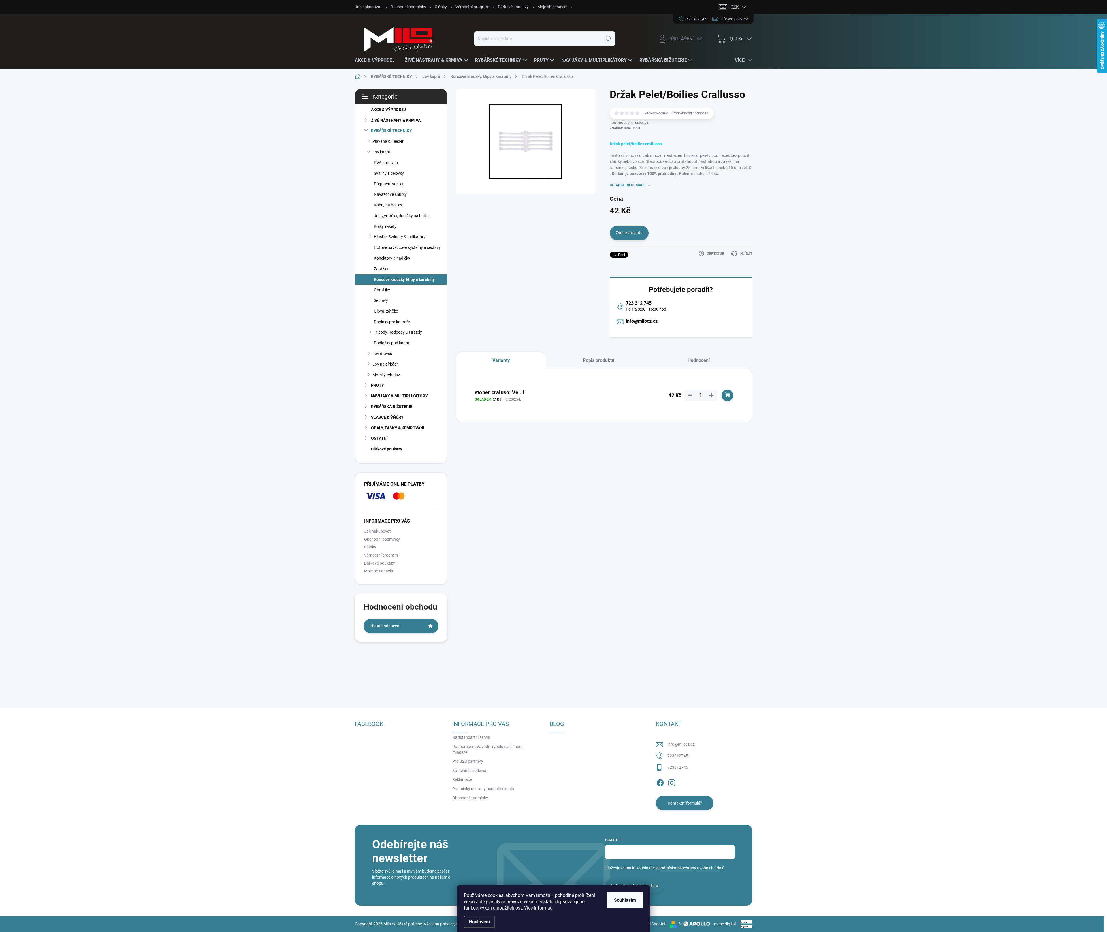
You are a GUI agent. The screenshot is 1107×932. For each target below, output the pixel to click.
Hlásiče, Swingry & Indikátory (400, 236)
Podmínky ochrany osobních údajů (483, 788)
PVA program (386, 162)
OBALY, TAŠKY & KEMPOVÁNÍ (397, 428)
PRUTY (377, 385)
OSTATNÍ (379, 438)
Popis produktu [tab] (598, 360)
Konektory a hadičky (392, 258)
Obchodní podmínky (408, 7)
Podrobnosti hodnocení (691, 113)
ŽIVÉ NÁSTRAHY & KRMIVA (396, 120)
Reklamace (462, 779)
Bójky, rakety (385, 226)
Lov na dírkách (385, 364)
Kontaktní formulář (685, 803)
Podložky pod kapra (391, 343)
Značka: (625, 128)
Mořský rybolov (386, 375)
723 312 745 (639, 303)
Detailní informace (627, 185)
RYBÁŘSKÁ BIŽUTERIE (391, 406)
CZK (734, 7)
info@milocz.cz (642, 321)
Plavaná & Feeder (388, 141)
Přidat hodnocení (385, 626)
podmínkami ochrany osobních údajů (691, 868)
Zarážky (381, 268)
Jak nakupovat (368, 7)
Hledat (607, 38)
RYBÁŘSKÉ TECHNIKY (391, 130)
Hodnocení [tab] (699, 360)
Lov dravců (382, 353)
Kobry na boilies (388, 205)
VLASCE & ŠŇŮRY (387, 417)
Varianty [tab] (501, 360)
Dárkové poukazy (513, 7)
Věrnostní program (472, 7)
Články (441, 7)
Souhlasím (625, 900)
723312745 (677, 756)
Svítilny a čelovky (389, 173)
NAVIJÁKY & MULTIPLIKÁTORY (399, 396)
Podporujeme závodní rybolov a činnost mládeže (487, 749)
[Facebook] (660, 781)
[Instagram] (671, 781)
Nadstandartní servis (471, 737)
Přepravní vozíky (388, 183)
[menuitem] (377, 60)
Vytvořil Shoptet (651, 924)
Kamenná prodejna (469, 770)
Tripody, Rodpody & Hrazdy (398, 332)
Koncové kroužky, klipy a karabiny (404, 279)
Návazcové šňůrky (390, 194)
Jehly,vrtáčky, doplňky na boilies (402, 215)
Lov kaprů (381, 152)
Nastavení (479, 922)
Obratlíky (382, 290)
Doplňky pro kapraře (392, 322)
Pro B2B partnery (467, 761)
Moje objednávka (552, 7)
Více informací (539, 908)
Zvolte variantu (629, 232)
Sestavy (381, 300)
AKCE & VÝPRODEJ (388, 109)
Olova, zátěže (386, 311)
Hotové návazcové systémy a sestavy (407, 247)
